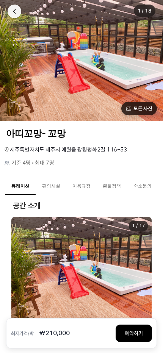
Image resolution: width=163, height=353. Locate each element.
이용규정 (81, 186)
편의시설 (51, 186)
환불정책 (112, 186)
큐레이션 (20, 186)
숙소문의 (142, 186)
